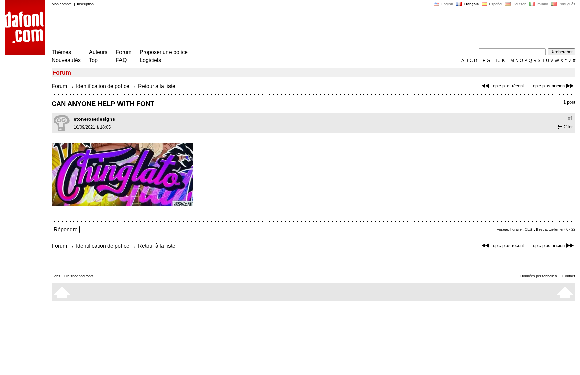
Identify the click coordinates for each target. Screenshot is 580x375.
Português (566, 4)
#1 (570, 118)
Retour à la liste (156, 86)
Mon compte (62, 4)
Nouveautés (66, 60)
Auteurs (98, 52)
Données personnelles (538, 276)
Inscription (85, 4)
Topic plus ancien (548, 85)
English (446, 4)
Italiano (542, 4)
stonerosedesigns (94, 119)
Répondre (66, 229)
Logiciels (150, 60)
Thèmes (61, 52)
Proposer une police (164, 52)
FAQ (121, 60)
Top (93, 60)
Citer (568, 126)
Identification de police (102, 86)
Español (495, 4)
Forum (123, 52)
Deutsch (519, 4)
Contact (568, 276)
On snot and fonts (79, 276)
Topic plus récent (507, 85)
